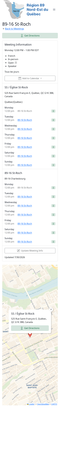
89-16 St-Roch (25, 120)
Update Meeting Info (32, 250)
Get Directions (32, 35)
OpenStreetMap (43, 404)
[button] (30, 335)
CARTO (54, 404)
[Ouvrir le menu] (54, 9)
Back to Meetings (14, 28)
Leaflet (31, 404)
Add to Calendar (30, 78)
